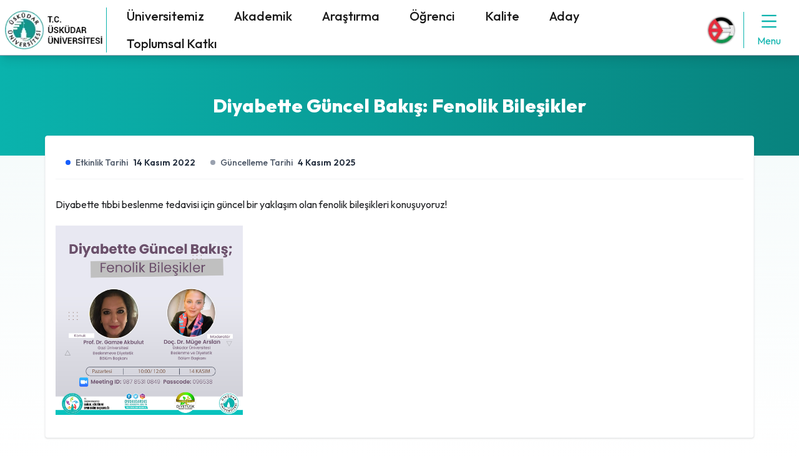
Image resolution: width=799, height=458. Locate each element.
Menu (769, 40)
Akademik (263, 16)
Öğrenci (432, 16)
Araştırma (351, 16)
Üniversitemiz (165, 16)
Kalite (502, 16)
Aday (564, 16)
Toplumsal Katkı (172, 43)
